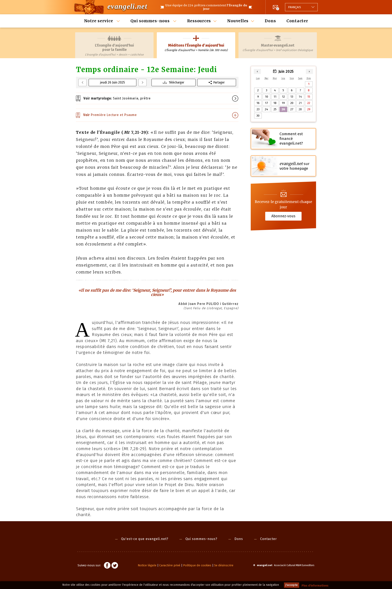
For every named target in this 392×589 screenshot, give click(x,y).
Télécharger (176, 82)
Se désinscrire (223, 565)
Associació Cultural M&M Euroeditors (294, 565)
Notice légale (147, 565)
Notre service (99, 20)
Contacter (297, 20)
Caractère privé (169, 565)
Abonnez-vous (283, 216)
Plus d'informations (315, 585)
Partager (219, 82)
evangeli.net (127, 6)
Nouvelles (237, 20)
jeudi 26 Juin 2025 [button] (112, 82)
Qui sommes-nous (150, 20)
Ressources (199, 20)
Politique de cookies (197, 565)
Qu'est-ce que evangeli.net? (144, 539)
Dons (270, 20)
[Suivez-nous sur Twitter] (114, 566)
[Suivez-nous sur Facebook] (107, 566)
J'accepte (291, 585)
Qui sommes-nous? (201, 539)
